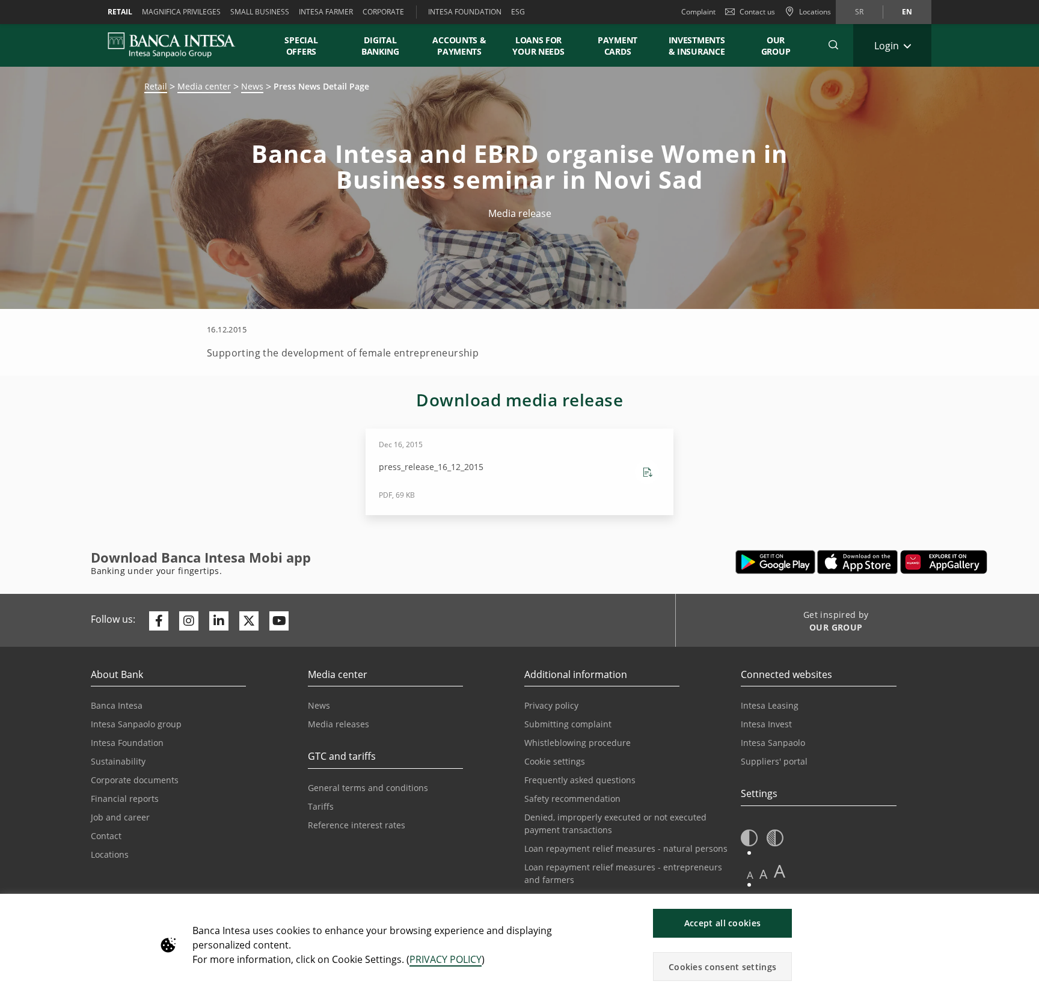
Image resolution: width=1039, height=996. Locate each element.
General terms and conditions (368, 787)
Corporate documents (135, 780)
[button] (833, 45)
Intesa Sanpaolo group (136, 724)
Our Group (776, 45)
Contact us (757, 12)
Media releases (338, 724)
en (907, 12)
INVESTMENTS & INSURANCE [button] (697, 45)
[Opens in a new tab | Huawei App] (943, 562)
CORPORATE (383, 12)
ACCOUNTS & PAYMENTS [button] (459, 45)
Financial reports (125, 798)
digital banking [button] (380, 45)
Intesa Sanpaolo (773, 742)
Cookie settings (554, 761)
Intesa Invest (766, 724)
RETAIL (120, 12)
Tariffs (321, 806)
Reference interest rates (356, 825)
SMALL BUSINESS (259, 12)
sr (859, 12)
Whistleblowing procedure (577, 742)
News (252, 86)
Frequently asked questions (580, 780)
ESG (518, 12)
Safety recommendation (572, 798)
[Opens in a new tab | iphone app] (857, 562)
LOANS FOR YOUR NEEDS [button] (538, 45)
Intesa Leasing (769, 705)
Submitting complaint (567, 724)
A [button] (750, 875)
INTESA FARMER (326, 12)
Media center (204, 86)
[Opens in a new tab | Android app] (775, 562)
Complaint (698, 12)
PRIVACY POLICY (445, 959)
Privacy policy (551, 705)
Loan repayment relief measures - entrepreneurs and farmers (623, 873)
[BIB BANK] (179, 45)
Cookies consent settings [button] (722, 967)
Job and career (120, 817)
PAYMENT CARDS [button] (617, 45)
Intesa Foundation (127, 742)
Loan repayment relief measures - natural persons (626, 848)
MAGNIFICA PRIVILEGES (181, 12)
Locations (110, 854)
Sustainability (118, 761)
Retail (155, 86)
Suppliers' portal (774, 761)
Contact (106, 836)
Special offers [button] (301, 45)
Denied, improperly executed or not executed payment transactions (615, 823)
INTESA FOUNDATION (464, 12)
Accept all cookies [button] (722, 923)
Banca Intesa (117, 705)
